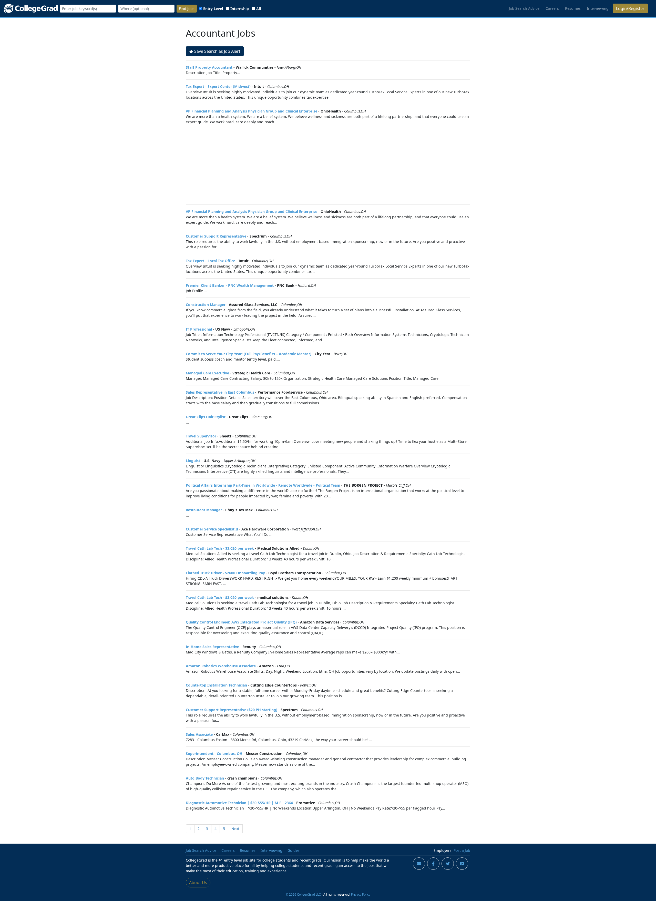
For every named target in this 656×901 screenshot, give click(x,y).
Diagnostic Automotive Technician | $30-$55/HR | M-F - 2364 (239, 802)
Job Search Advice (524, 8)
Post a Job (462, 850)
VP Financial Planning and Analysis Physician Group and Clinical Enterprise (251, 111)
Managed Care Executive (207, 373)
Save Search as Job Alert (217, 51)
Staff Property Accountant (209, 67)
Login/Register (630, 8)
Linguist (193, 460)
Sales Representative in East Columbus (220, 392)
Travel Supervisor (201, 436)
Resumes (573, 8)
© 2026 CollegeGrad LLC (303, 894)
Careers (552, 8)
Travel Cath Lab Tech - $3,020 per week (220, 548)
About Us (198, 882)
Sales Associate (199, 734)
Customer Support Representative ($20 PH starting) (231, 709)
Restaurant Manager (204, 509)
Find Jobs (186, 8)
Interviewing (598, 8)
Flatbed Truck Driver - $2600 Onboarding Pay (225, 572)
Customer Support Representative (216, 236)
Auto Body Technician (205, 778)
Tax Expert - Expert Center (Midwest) (218, 86)
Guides (294, 850)
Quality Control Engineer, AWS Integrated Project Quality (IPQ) (241, 622)
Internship (239, 8)
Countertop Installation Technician (216, 685)
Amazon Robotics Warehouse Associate (221, 665)
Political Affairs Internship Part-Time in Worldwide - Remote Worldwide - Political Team (263, 485)
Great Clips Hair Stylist (205, 416)
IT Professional (199, 329)
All (258, 8)
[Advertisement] (328, 164)
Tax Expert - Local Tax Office (210, 260)
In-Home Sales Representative (212, 646)
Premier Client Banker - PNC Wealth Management (230, 285)
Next (235, 828)
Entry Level (213, 8)
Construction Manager (205, 304)
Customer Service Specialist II (212, 529)
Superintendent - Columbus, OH (214, 753)
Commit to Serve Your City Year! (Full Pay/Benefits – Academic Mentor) (248, 353)
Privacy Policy (360, 894)
